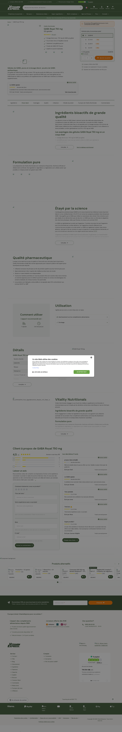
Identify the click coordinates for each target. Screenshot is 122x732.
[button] (40, 372)
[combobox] (91, 357)
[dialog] (61, 366)
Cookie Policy (35, 367)
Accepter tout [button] (81, 372)
